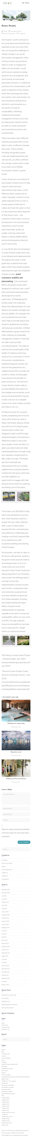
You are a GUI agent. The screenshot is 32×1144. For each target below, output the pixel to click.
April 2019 (4, 908)
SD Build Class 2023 (7, 1123)
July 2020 (4, 896)
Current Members (6, 1058)
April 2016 (4, 962)
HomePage (4, 1066)
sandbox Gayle (5, 1108)
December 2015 (6, 968)
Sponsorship (5, 1125)
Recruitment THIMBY (7, 1091)
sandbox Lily (5, 1114)
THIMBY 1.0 (5, 872)
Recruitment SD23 (6, 1089)
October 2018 (5, 918)
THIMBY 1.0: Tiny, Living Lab (9, 1081)
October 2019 (5, 902)
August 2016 (5, 956)
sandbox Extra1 (5, 1100)
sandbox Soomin (6, 1120)
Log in (3, 1023)
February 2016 (5, 965)
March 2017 (5, 940)
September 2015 (6, 978)
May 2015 (4, 981)
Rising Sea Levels (16, 752)
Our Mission (5, 1070)
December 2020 (6, 889)
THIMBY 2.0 (5, 876)
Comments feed (5, 1027)
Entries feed (5, 1025)
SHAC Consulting (6, 1074)
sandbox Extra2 (5, 1102)
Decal (3, 1060)
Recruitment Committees (8, 1085)
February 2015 (5, 984)
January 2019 (5, 911)
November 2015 (6, 972)
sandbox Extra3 (5, 1104)
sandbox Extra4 (5, 1106)
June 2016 (4, 959)
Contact (4, 1056)
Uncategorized (5, 879)
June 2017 (4, 930)
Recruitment (5, 1083)
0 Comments (22, 33)
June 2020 (4, 899)
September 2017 (6, 927)
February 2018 (5, 921)
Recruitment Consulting (7, 1087)
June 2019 (4, 905)
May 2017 (4, 934)
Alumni (3, 1049)
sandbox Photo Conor (7, 1116)
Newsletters (5, 860)
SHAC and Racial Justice (7, 1007)
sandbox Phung (5, 1118)
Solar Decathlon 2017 (7, 869)
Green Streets (5, 998)
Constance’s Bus (6, 1054)
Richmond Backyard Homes (8, 1093)
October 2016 (5, 949)
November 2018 (6, 915)
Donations (4, 1062)
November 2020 (6, 892)
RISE (3, 1095)
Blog (3, 1051)
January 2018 (5, 924)
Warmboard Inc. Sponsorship (16, 723)
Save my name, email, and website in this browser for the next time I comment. (15, 833)
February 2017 (5, 943)
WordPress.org (5, 1029)
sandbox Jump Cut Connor (8, 1112)
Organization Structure (7, 1068)
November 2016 (6, 946)
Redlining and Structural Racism (16, 778)
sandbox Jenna (5, 1110)
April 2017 (4, 937)
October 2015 (5, 975)
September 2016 (6, 953)
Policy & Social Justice (9, 33)
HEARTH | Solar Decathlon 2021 (10, 1064)
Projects (4, 866)
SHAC (5, 31)
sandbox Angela (5, 1097)
